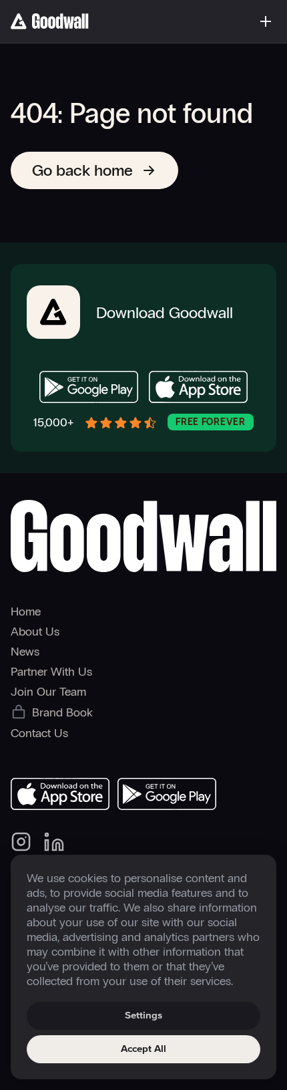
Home (26, 611)
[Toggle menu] (265, 21)
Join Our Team (48, 691)
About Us (35, 631)
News (25, 651)
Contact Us (39, 733)
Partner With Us (51, 671)
